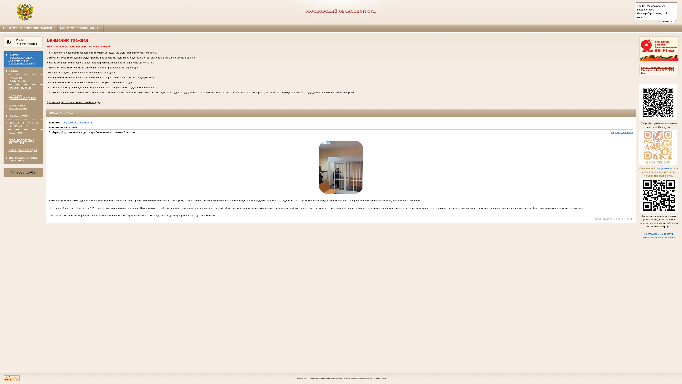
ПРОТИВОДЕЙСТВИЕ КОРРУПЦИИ (21, 142)
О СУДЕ (13, 70)
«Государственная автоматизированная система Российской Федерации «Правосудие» (346, 378)
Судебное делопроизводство (31, 28)
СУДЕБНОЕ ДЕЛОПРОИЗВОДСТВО (22, 97)
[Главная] (3, 28)
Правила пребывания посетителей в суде (73, 102)
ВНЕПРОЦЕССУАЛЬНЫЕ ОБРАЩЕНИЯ (23, 159)
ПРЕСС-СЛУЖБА (18, 115)
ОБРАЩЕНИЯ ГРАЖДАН (23, 150)
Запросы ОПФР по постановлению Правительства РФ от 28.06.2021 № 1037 (658, 70)
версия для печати (622, 132)
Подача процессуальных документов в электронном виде (22, 59)
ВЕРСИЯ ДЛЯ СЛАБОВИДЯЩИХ (24, 42)
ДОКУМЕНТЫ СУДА (20, 88)
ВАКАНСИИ (15, 133)
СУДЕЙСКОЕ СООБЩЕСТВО (18, 79)
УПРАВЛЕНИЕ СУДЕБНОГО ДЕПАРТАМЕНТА (24, 124)
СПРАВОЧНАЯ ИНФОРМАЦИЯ (18, 107)
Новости (54, 122)
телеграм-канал (664, 168)
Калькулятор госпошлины (79, 28)
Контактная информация (78, 122)
